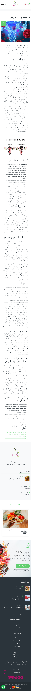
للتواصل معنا (21, 571)
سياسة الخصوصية (15, 638)
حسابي (18, 643)
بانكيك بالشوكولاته (18, 588)
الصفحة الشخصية (15, 619)
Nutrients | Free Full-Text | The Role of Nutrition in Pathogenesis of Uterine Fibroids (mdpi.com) (16, 434)
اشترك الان (23, 566)
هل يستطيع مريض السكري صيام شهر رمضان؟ (13, 608)
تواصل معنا (17, 625)
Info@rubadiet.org (17, 670)
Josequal (12, 688)
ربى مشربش (23, 684)
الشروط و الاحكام (15, 641)
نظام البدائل (17, 646)
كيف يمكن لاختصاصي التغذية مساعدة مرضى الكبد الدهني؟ (13, 599)
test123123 (27, 488)
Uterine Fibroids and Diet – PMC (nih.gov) (15, 438)
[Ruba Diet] (15, 4)
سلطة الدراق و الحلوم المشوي (15, 479)
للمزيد (12, 533)
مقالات (18, 622)
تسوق (18, 628)
